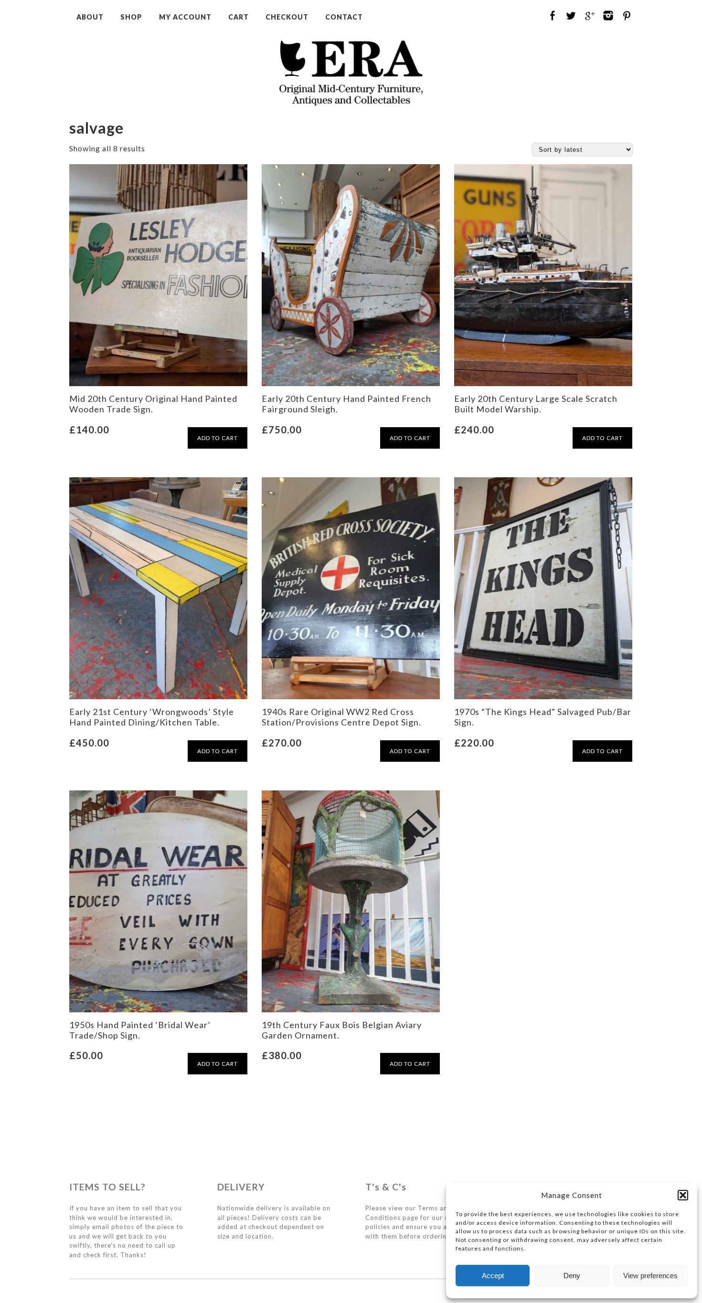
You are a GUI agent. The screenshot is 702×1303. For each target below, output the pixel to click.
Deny (572, 1275)
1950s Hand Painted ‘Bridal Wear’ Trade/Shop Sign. (140, 1029)
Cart (238, 17)
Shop (131, 17)
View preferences (650, 1275)
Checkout (287, 17)
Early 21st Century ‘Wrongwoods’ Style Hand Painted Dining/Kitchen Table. (151, 716)
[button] (683, 1195)
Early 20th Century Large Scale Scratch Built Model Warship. (535, 403)
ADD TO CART (217, 437)
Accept (493, 1275)
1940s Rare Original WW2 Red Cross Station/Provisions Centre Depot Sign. (341, 716)
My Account (185, 17)
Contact (344, 17)
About (90, 17)
